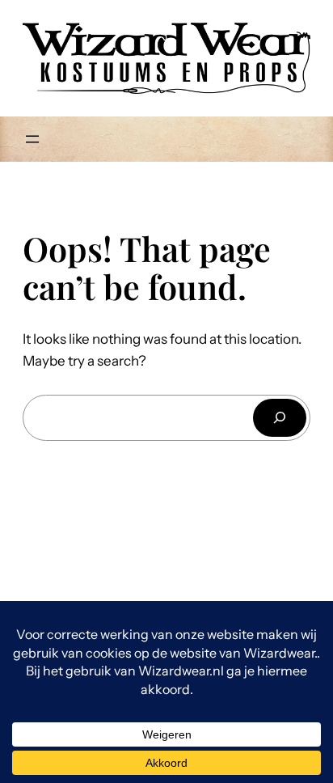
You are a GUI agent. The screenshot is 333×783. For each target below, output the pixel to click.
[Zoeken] (279, 418)
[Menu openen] (32, 139)
